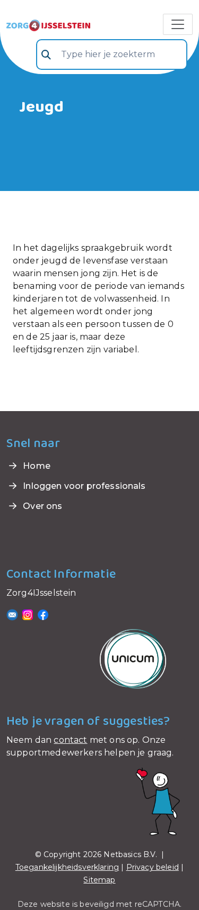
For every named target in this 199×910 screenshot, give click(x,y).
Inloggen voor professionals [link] (83, 486)
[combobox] (111, 54)
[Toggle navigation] (178, 24)
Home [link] (35, 466)
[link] (48, 24)
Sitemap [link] (99, 880)
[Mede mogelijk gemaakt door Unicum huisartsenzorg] (133, 658)
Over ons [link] (41, 506)
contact (70, 740)
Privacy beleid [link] (152, 867)
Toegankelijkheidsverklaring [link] (67, 867)
